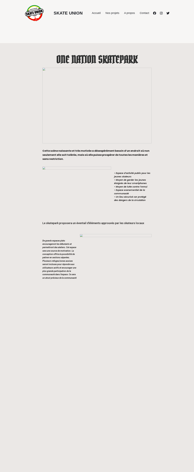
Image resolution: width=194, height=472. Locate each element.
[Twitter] (168, 13)
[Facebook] (154, 13)
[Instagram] (161, 13)
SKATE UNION (68, 13)
